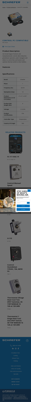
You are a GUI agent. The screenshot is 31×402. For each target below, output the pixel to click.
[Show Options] (28, 203)
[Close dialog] (29, 190)
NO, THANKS (23, 209)
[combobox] (22, 203)
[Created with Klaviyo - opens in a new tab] (15, 212)
